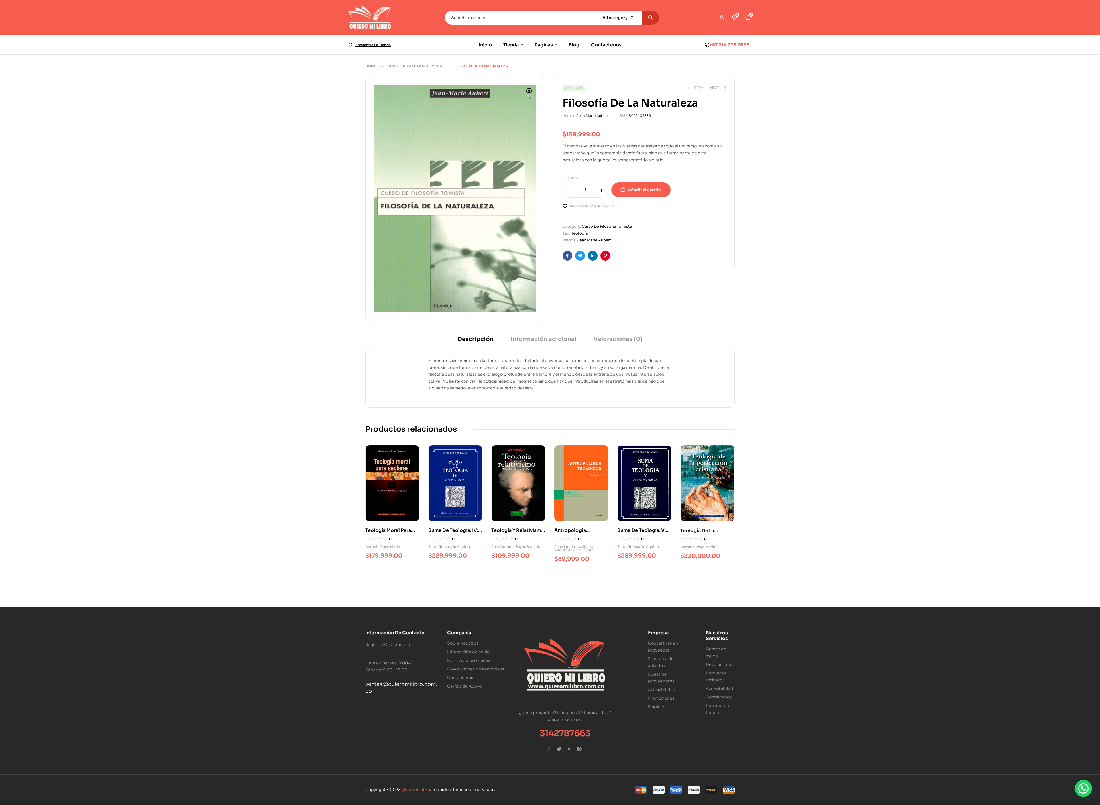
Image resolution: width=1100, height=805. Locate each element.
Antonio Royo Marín (382, 546)
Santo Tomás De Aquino (449, 546)
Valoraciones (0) (618, 339)
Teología (579, 233)
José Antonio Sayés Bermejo (516, 546)
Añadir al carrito (644, 189)
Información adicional (543, 339)
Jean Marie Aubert (592, 115)
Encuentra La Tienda (373, 45)
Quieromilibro (416, 789)
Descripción (475, 339)
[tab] (475, 341)
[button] (529, 94)
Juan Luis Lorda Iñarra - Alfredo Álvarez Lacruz (575, 548)
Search (650, 18)
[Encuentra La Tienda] (350, 45)
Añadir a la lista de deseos (591, 206)
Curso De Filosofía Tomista (414, 66)
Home (370, 66)
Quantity (570, 178)
